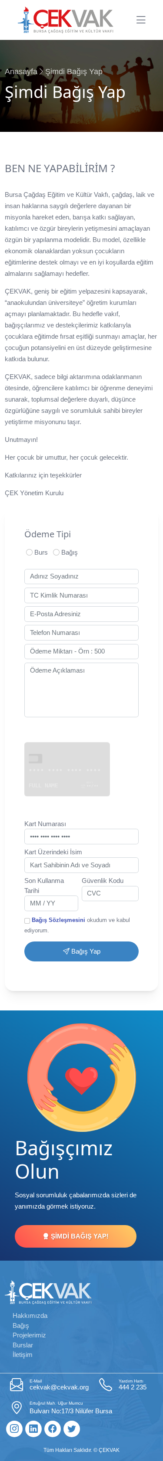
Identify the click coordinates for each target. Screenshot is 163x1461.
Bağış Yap (85, 951)
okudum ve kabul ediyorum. (77, 925)
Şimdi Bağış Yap (74, 71)
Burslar (23, 1345)
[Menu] (140, 19)
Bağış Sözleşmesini (58, 920)
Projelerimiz (29, 1335)
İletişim (23, 1354)
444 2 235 (132, 1385)
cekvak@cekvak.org (59, 1385)
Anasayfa (21, 71)
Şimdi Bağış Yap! (79, 1236)
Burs (40, 552)
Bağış (69, 552)
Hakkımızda (30, 1315)
